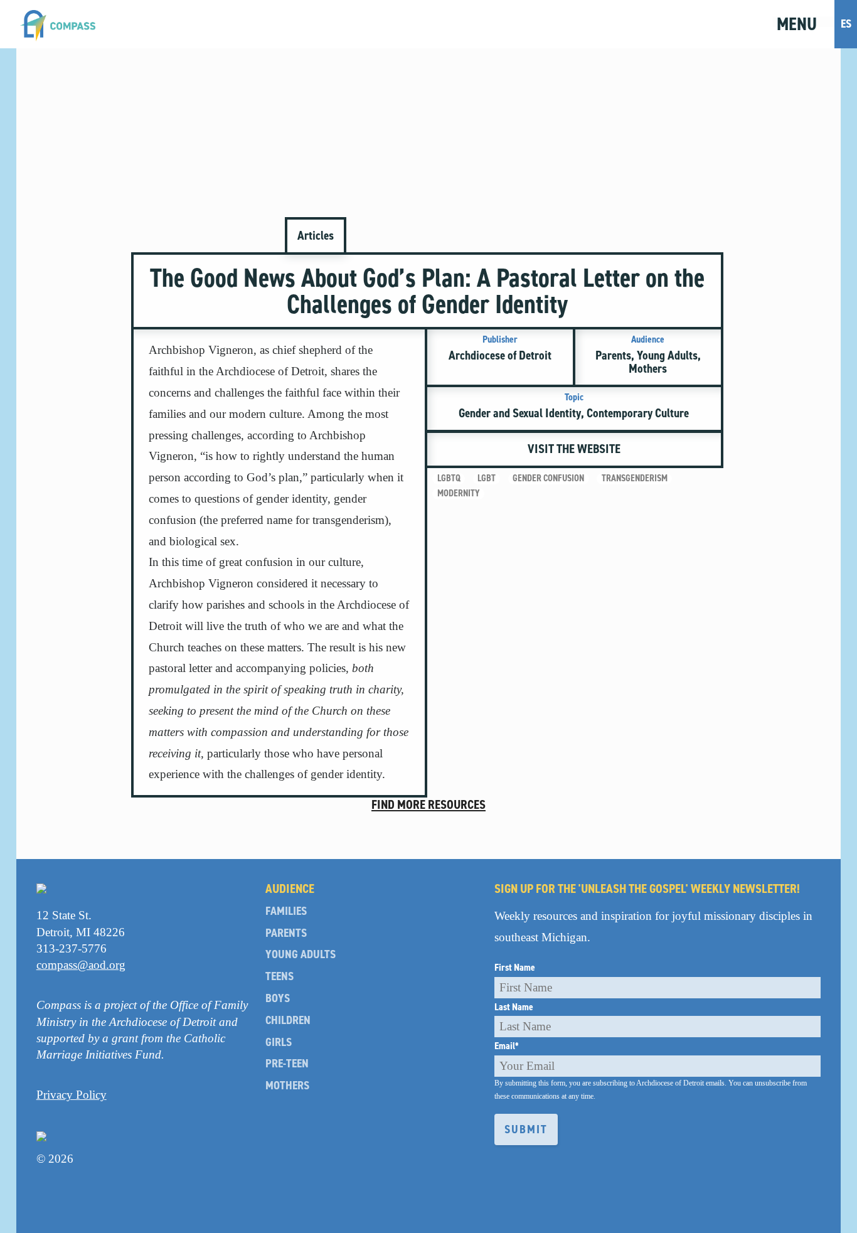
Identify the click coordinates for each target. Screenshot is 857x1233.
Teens (279, 977)
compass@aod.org (80, 964)
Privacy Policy (71, 1094)
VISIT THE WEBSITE (574, 448)
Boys (277, 999)
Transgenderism (635, 478)
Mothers (287, 1086)
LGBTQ (448, 478)
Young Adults (300, 955)
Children (288, 1021)
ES (846, 23)
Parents (286, 933)
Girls (278, 1043)
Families (286, 911)
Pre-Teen (287, 1064)
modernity (458, 493)
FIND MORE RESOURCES (428, 804)
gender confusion (548, 478)
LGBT (486, 478)
